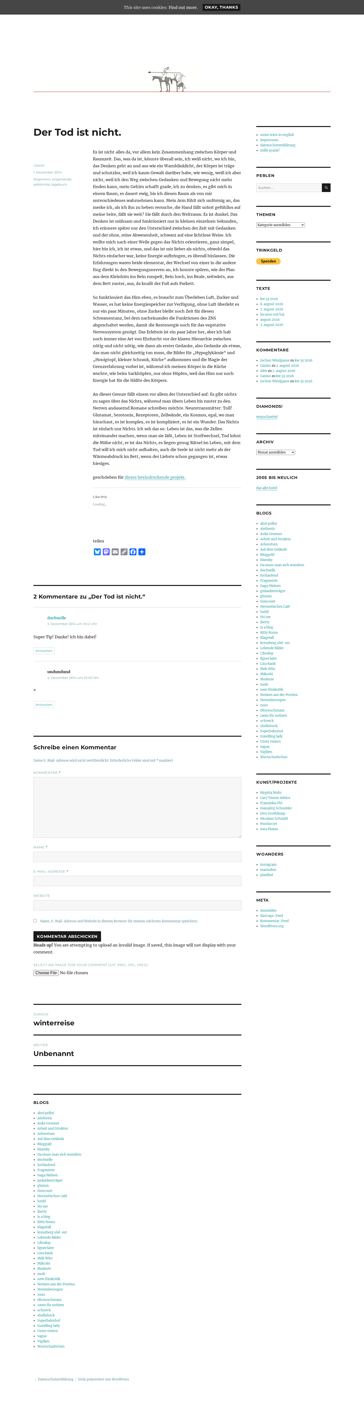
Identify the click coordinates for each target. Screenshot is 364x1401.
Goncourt (44, 1191)
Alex (263, 371)
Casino (38, 165)
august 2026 (270, 320)
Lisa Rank (45, 1253)
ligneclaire (45, 1248)
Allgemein (42, 179)
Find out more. (183, 7)
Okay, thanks (221, 7)
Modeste (44, 1269)
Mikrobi (43, 1263)
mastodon (268, 870)
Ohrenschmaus (49, 1300)
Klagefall (44, 1227)
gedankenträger (50, 1180)
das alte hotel (266, 488)
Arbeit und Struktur (52, 1128)
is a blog (43, 1217)
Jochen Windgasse (274, 360)
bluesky (43, 1149)
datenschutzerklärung (277, 145)
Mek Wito (44, 1258)
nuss (41, 1295)
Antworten (43, 651)
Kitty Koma (46, 1222)
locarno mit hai (272, 314)
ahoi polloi (45, 1113)
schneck (44, 1310)
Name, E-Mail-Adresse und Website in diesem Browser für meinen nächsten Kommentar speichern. (119, 921)
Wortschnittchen (51, 1346)
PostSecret (268, 824)
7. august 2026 (271, 309)
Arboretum (46, 1134)
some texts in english (277, 135)
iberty (42, 1211)
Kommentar (47, 773)
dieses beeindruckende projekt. (155, 477)
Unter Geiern (47, 1331)
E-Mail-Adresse (51, 871)
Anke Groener (48, 1123)
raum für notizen (50, 1305)
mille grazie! (270, 150)
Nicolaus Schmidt (274, 819)
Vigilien (43, 1341)
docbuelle (56, 617)
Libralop (44, 1243)
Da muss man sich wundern (59, 1154)
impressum (269, 140)
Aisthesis (44, 1118)
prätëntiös (41, 184)
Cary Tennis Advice (275, 798)
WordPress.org (272, 926)
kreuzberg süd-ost (52, 1232)
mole (41, 1274)
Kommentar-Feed (274, 921)
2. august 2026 (271, 325)
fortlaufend (46, 1165)
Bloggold (44, 1144)
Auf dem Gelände (50, 1139)
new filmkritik (48, 1279)
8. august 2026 (271, 304)
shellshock (46, 1315)
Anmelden (268, 910)
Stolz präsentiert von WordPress (103, 1379)
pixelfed (266, 875)
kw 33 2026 (269, 299)
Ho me (42, 1206)
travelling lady (48, 1326)
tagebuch (59, 184)
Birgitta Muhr (271, 793)
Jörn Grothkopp (272, 813)
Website (41, 896)
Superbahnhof (48, 1320)
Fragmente (46, 1170)
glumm (43, 1186)
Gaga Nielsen (47, 1175)
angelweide (61, 179)
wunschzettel (267, 417)
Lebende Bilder (49, 1237)
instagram (268, 864)
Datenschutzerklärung (56, 1379)
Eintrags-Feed (271, 916)
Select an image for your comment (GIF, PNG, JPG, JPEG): (91, 965)
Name (40, 847)
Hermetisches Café (52, 1196)
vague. (42, 1336)
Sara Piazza (269, 829)
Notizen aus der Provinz (56, 1284)
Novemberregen (50, 1289)
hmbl (41, 1201)
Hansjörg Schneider (276, 808)
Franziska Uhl (271, 803)
